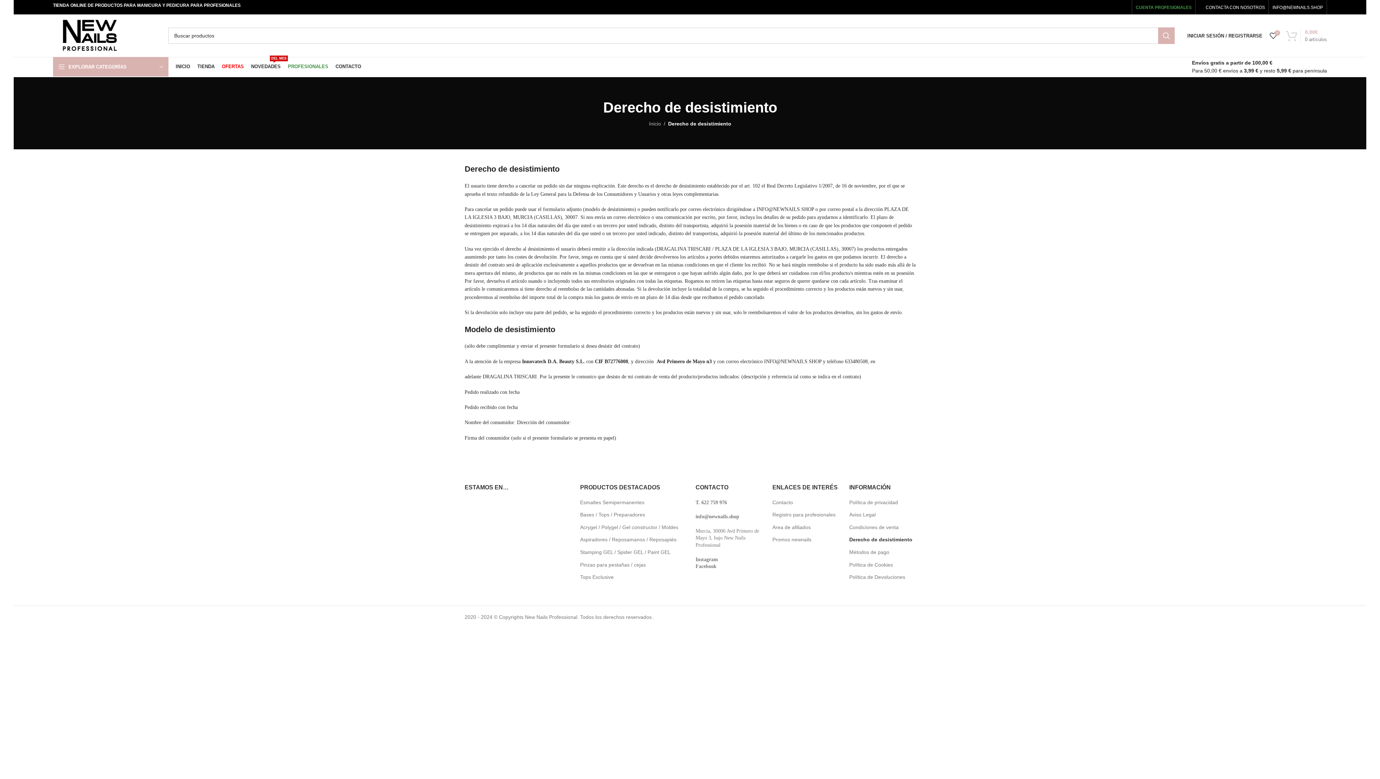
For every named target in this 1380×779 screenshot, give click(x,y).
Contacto (782, 502)
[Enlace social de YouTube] (1112, 7)
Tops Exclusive (597, 577)
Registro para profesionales (804, 515)
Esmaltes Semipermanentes (612, 502)
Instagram (707, 559)
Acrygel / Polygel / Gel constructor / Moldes (629, 527)
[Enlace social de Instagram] (1102, 7)
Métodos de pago (869, 552)
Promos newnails (791, 539)
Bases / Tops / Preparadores (612, 515)
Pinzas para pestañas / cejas (613, 565)
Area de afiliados (791, 527)
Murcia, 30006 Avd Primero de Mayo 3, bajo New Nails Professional (727, 538)
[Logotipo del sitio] (89, 35)
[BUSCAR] (1166, 35)
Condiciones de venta (874, 527)
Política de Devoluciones (877, 577)
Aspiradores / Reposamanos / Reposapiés (628, 539)
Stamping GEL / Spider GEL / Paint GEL (625, 552)
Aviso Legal (862, 515)
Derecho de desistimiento (880, 539)
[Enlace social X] (1091, 7)
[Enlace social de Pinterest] (1123, 7)
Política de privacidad (873, 502)
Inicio (655, 124)
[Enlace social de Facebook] (1081, 7)
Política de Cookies (871, 565)
